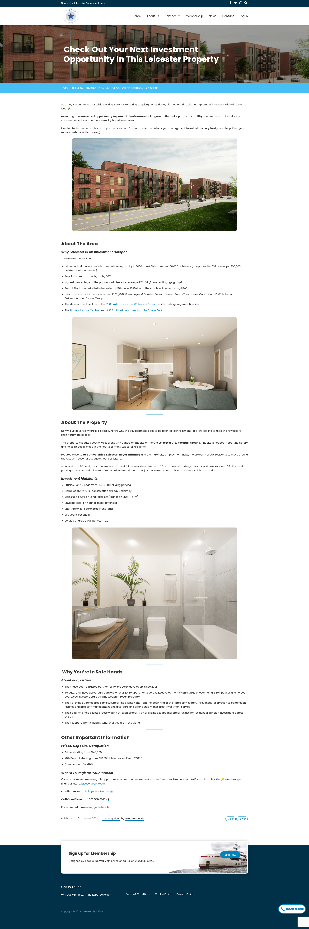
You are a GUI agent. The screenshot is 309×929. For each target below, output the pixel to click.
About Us (153, 16)
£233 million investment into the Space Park (134, 310)
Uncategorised (111, 818)
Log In (244, 16)
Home (137, 16)
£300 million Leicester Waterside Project (131, 304)
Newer (242, 819)
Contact (228, 16)
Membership (194, 16)
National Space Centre (84, 310)
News (212, 16)
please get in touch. (93, 783)
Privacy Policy (185, 894)
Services (171, 16)
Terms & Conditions (138, 894)
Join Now (230, 855)
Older (231, 819)
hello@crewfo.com (97, 791)
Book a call (294, 909)
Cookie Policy (163, 894)
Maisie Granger (134, 818)
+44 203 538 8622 (72, 895)
